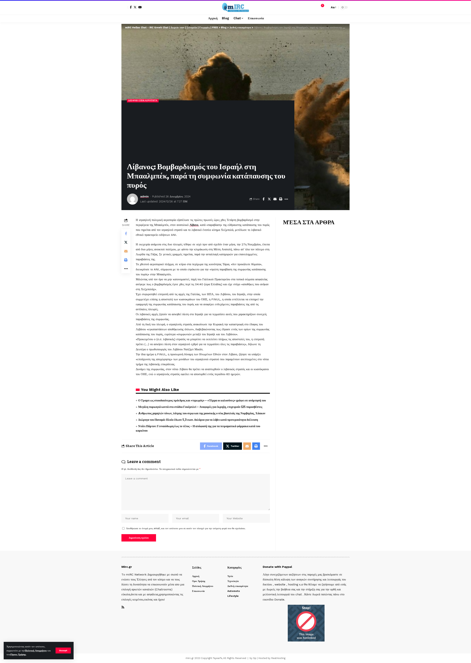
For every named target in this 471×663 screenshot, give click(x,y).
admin (144, 196)
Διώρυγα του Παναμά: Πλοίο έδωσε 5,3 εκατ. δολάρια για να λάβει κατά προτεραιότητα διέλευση (198, 419)
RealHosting (278, 658)
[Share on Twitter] (269, 199)
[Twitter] (135, 7)
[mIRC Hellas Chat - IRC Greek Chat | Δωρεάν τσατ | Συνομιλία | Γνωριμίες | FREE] (235, 7)
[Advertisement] (208, 132)
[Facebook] (131, 7)
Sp (254, 658)
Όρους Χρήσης (18, 654)
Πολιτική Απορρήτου (36, 650)
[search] (326, 7)
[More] (286, 199)
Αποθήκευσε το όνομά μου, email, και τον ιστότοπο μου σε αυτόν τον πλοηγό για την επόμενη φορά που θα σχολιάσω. (186, 528)
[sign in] (124, 7)
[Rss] (122, 607)
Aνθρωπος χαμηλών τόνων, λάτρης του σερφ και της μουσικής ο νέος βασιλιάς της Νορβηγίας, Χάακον (201, 413)
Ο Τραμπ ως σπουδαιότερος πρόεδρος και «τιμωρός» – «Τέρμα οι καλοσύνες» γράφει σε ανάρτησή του (202, 400)
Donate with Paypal (277, 567)
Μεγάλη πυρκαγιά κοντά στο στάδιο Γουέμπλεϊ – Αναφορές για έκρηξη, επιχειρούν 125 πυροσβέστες (200, 407)
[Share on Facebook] (263, 199)
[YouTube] (140, 7)
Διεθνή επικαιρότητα (142, 100)
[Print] (280, 199)
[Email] (274, 199)
